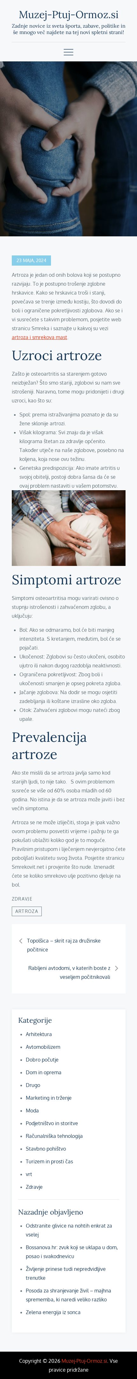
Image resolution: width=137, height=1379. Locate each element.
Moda (32, 1110)
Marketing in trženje (49, 1098)
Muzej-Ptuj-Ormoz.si (69, 14)
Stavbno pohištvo (46, 1149)
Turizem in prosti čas (49, 1161)
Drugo (33, 1085)
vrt (29, 1174)
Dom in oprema (43, 1072)
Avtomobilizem (43, 1047)
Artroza (27, 911)
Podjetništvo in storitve (52, 1123)
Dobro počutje (42, 1059)
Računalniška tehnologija (54, 1136)
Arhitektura (39, 1034)
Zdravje (22, 899)
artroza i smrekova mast (39, 337)
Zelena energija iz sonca (53, 1312)
